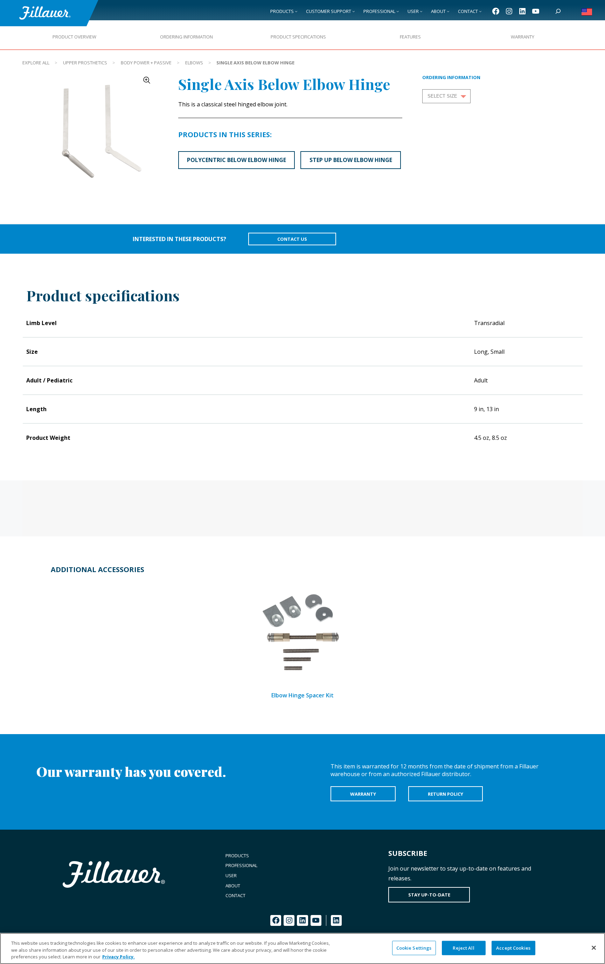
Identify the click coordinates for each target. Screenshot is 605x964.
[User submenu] (421, 11)
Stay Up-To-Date (429, 895)
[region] (302, 948)
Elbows (194, 62)
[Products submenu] (296, 11)
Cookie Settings (414, 947)
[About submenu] (448, 11)
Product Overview (74, 37)
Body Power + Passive (146, 62)
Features (410, 37)
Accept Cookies (513, 947)
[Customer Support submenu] (353, 11)
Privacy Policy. (118, 957)
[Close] (593, 947)
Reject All (463, 947)
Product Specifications (298, 37)
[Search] (558, 11)
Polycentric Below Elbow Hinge (236, 160)
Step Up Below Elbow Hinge (351, 160)
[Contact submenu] (480, 11)
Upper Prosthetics (85, 62)
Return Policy (445, 794)
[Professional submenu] (397, 11)
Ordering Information (186, 37)
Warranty (522, 37)
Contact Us (292, 239)
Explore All (35, 62)
